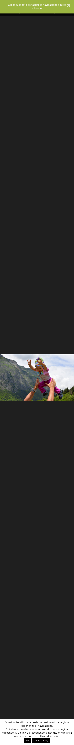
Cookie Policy (41, 741)
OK (27, 741)
